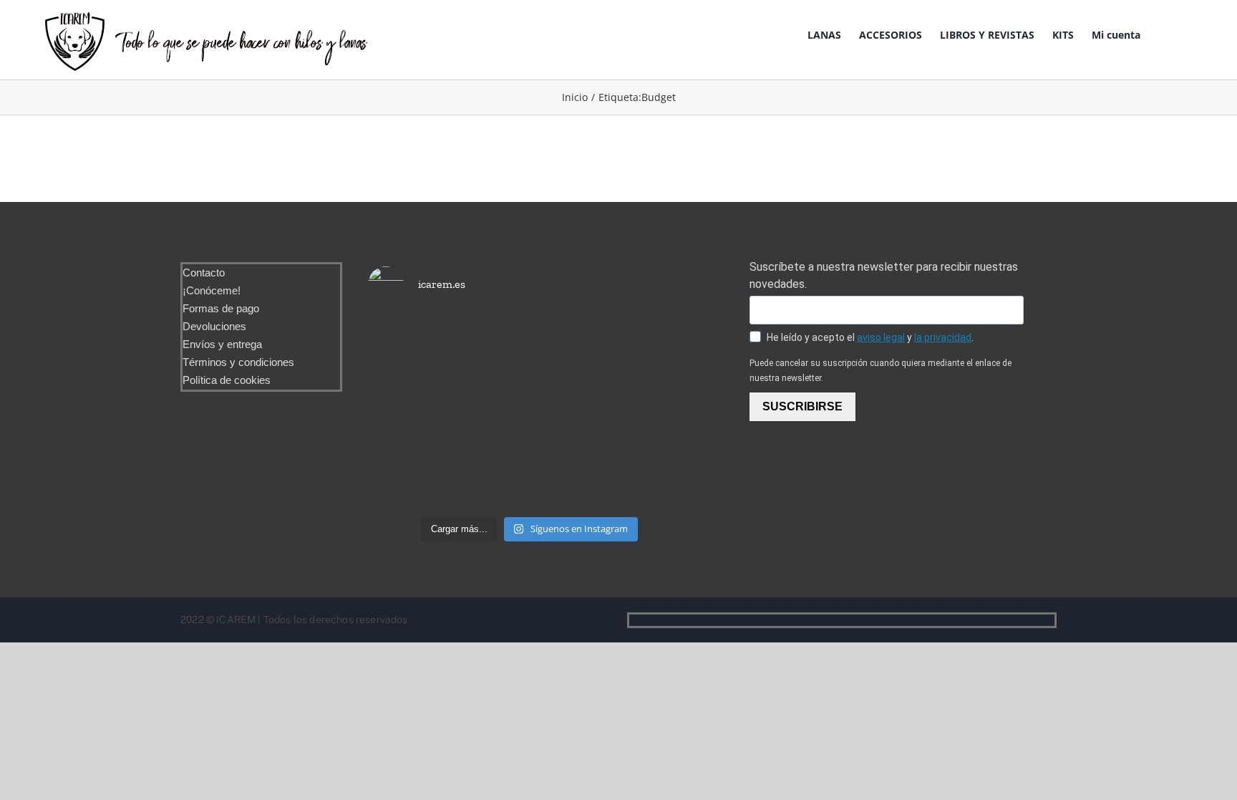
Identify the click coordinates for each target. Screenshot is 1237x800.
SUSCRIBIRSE (802, 406)
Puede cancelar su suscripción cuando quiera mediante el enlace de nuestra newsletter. (881, 371)
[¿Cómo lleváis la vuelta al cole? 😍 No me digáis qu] (639, 412)
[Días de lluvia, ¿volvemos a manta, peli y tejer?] (419, 350)
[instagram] (1050, 620)
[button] (1194, 33)
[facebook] (1027, 620)
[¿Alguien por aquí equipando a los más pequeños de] (529, 371)
